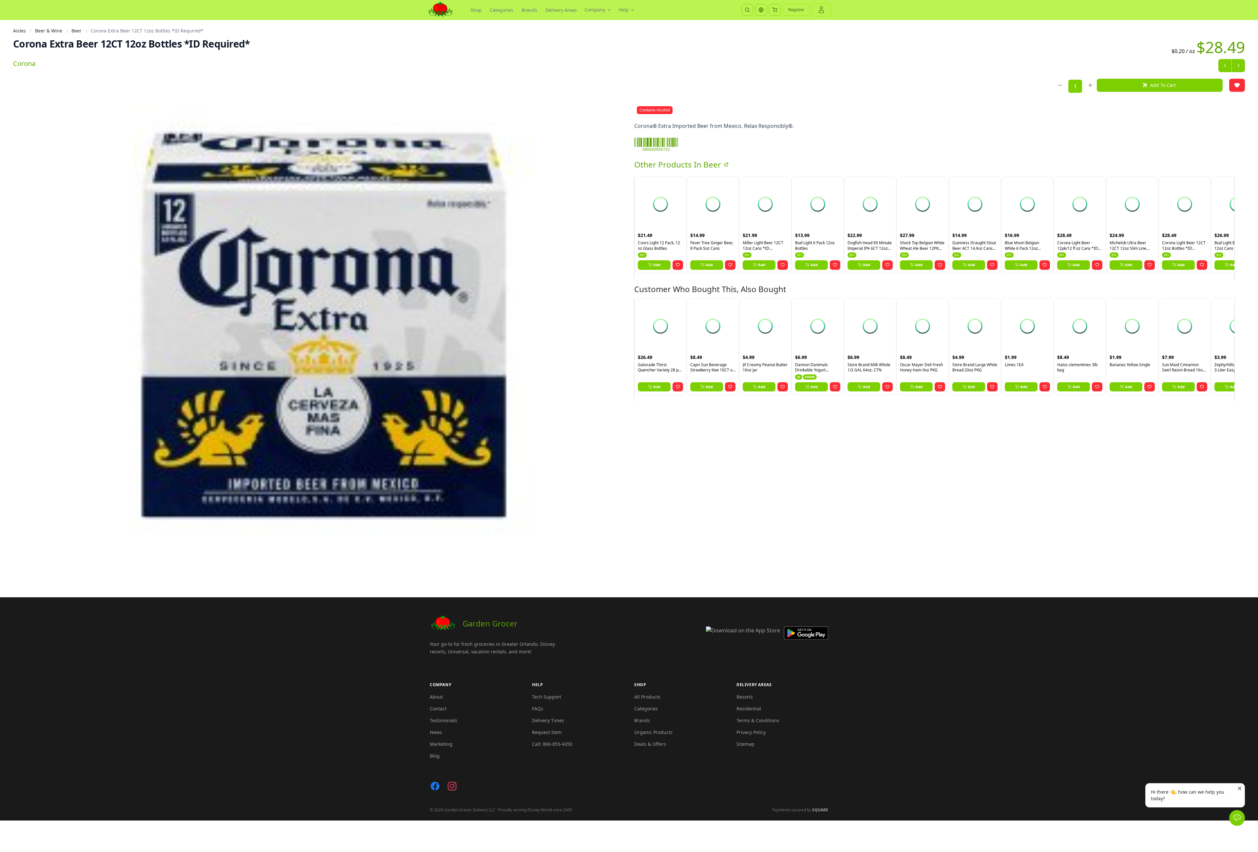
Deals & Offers (650, 744)
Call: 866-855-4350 (552, 744)
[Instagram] (452, 786)
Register (796, 9)
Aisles (19, 31)
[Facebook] (435, 786)
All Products (647, 697)
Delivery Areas (561, 10)
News (436, 732)
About (436, 697)
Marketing (441, 744)
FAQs (537, 708)
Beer (76, 31)
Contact (438, 708)
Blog (435, 756)
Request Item (547, 732)
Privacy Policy (751, 732)
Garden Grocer (490, 623)
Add (656, 264)
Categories (501, 10)
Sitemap (745, 744)
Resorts (744, 697)
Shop (476, 10)
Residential (748, 708)
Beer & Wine (48, 31)
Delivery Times (548, 720)
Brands (529, 10)
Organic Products (653, 732)
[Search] (747, 10)
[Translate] (761, 10)
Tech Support (546, 697)
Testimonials (443, 720)
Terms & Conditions (757, 720)
